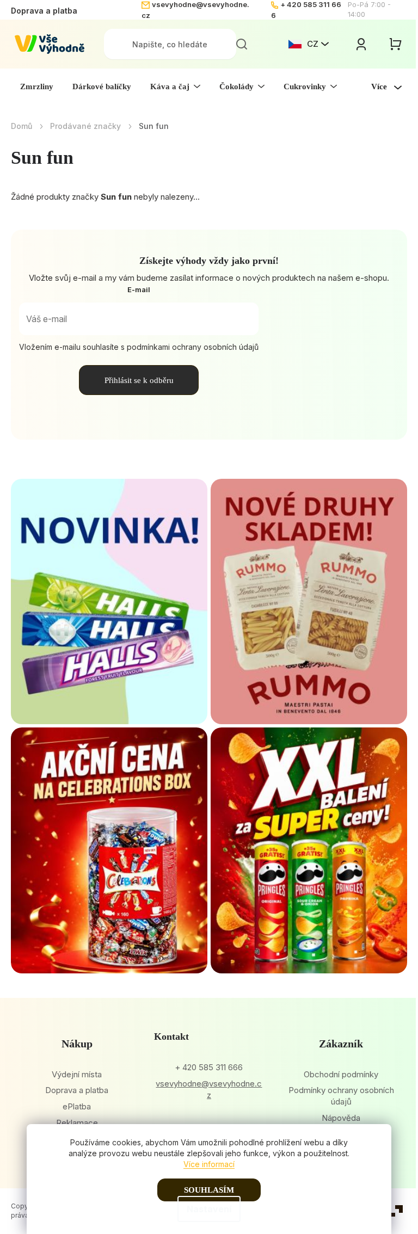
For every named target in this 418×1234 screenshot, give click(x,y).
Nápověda (341, 1118)
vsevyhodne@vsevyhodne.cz (209, 1089)
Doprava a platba (44, 10)
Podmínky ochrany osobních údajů (341, 1096)
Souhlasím (209, 1190)
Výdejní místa (77, 1074)
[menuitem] (36, 86)
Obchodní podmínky (341, 1074)
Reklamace (77, 1123)
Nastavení (209, 1209)
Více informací (209, 1164)
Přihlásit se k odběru (139, 380)
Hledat (241, 44)
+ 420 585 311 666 (209, 1067)
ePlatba (77, 1106)
